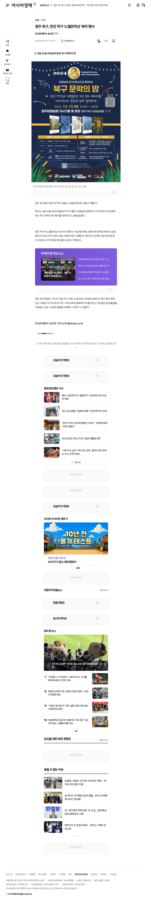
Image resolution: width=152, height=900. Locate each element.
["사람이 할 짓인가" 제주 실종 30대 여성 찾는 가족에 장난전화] (100, 712)
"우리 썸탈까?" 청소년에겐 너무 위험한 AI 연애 (86, 827)
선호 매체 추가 (69, 41)
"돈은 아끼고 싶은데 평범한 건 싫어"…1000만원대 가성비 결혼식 (84, 425)
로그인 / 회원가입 (129, 5)
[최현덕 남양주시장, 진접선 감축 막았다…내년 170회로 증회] (100, 698)
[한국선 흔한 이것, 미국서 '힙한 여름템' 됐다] (52, 443)
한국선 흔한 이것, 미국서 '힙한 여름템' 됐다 (81, 438)
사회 (37, 20)
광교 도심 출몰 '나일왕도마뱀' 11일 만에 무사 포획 (84, 411)
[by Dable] (103, 740)
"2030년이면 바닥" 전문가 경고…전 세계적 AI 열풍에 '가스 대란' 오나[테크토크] (94, 259)
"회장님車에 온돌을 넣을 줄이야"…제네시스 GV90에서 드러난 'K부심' (86, 797)
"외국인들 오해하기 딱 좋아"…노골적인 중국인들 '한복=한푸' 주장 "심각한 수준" (94, 272)
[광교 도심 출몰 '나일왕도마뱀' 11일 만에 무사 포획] (52, 416)
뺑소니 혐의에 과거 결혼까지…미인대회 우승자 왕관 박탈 (84, 397)
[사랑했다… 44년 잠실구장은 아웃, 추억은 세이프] (53, 818)
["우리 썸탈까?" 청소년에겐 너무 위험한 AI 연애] (53, 832)
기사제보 (62, 874)
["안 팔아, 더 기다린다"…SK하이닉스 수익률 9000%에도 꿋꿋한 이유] (100, 684)
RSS (70, 874)
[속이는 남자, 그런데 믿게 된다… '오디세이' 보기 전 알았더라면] (53, 788)
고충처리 (103, 874)
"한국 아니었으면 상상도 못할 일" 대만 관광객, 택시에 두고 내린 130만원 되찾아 (94, 266)
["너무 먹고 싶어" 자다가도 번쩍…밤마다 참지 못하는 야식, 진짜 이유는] (52, 457)
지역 (43, 20)
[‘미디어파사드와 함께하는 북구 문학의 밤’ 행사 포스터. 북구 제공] (76, 121)
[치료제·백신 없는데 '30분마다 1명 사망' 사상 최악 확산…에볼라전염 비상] (100, 727)
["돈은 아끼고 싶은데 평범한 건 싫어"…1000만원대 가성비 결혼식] (52, 430)
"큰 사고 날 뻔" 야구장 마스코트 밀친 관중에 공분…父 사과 (94, 278)
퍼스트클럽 (42, 874)
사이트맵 (113, 874)
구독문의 (52, 874)
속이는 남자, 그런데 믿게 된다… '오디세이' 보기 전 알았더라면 (85, 782)
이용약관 (94, 874)
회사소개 (9, 874)
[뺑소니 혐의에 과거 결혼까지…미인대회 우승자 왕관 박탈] (52, 402)
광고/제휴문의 (20, 874)
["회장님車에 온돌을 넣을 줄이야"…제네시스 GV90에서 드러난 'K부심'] (53, 803)
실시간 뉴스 (44, 5)
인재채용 (32, 874)
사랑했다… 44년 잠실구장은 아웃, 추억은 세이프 (86, 812)
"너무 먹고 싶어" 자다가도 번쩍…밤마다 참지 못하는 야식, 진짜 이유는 (84, 452)
